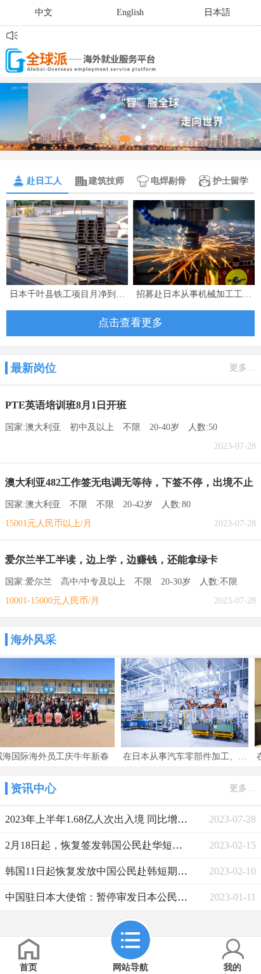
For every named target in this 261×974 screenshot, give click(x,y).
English (130, 12)
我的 (232, 967)
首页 (28, 967)
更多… (242, 367)
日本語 (217, 12)
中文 (44, 12)
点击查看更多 (130, 323)
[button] (125, 139)
